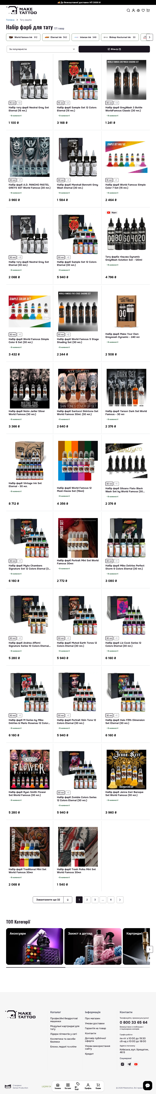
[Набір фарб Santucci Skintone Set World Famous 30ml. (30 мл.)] (78, 389)
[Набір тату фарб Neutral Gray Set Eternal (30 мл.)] (30, 234)
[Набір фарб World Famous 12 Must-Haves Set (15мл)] (78, 461)
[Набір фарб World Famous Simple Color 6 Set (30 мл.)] (30, 311)
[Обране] (143, 10)
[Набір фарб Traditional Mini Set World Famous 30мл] (30, 847)
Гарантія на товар (95, 1028)
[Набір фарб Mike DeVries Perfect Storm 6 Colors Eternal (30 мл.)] (126, 538)
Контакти (90, 1033)
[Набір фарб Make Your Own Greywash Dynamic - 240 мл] (126, 311)
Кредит (89, 1053)
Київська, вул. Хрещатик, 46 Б (134, 1051)
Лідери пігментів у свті (63, 1034)
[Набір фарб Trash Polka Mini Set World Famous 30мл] (78, 847)
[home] (17, 19)
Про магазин (92, 1018)
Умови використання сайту (97, 1047)
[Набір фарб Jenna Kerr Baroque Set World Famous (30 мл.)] (126, 769)
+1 (20, 180)
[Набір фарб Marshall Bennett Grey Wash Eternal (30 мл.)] (78, 157)
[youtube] (136, 1064)
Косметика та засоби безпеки (62, 1040)
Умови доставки (95, 1023)
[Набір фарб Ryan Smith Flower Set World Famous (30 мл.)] (30, 769)
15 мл (12, 102)
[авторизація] (133, 10)
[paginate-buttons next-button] (120, 899)
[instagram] (122, 1064)
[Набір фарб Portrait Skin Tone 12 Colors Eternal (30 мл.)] (78, 692)
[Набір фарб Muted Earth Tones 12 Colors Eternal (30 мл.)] (78, 615)
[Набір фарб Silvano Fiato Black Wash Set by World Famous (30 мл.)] (126, 461)
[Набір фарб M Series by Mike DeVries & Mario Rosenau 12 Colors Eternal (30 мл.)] (30, 692)
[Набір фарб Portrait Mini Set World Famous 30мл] (78, 538)
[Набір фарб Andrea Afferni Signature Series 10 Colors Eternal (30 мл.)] (30, 615)
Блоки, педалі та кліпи (63, 1046)
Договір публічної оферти (95, 1040)
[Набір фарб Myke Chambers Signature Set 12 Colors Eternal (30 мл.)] (30, 538)
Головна (10, 19)
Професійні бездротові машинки (64, 1020)
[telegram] (129, 1064)
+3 (19, 102)
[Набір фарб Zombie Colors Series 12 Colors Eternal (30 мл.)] (78, 769)
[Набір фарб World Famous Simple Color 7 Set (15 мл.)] (126, 157)
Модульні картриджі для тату (64, 1028)
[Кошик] (148, 10)
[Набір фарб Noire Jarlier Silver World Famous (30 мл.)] (30, 389)
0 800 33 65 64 (133, 1022)
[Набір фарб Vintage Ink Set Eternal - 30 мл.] (30, 461)
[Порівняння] (138, 10)
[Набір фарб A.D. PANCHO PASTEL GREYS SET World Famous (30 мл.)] (30, 157)
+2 (67, 102)
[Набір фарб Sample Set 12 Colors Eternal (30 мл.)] (78, 234)
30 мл (109, 102)
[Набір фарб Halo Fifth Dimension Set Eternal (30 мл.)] (126, 692)
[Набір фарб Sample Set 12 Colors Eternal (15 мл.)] (78, 80)
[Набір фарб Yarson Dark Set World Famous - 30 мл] (126, 389)
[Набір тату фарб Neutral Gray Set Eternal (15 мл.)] (30, 80)
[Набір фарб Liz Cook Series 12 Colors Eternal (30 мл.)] (126, 615)
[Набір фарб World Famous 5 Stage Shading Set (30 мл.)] (78, 311)
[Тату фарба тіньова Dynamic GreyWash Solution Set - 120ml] (126, 234)
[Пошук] (128, 10)
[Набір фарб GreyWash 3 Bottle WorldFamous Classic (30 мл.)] (126, 80)
